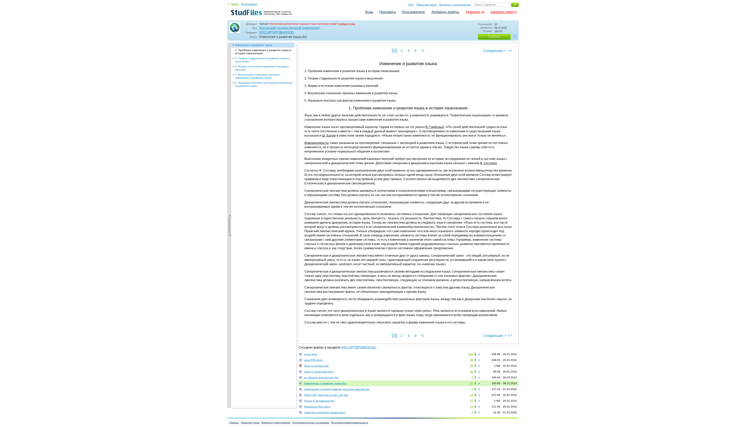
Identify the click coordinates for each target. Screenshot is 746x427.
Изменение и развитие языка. (254, 45)
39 (471, 360)
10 (471, 406)
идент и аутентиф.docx (319, 371)
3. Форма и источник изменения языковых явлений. (262, 68)
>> (510, 51)
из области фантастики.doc (321, 377)
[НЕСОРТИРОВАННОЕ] (276, 32)
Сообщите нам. (346, 24)
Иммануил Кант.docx (317, 406)
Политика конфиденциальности (349, 422)
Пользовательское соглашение (310, 422)
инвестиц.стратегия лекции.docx (324, 412)
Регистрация (249, 4)
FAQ (411, 4)
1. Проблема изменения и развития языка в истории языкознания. (263, 52)
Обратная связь (426, 4)
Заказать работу (503, 12)
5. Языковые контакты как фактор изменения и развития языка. (263, 84)
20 (471, 383)
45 (471, 371)
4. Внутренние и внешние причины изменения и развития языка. (257, 76)
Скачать (494, 36)
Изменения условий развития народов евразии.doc (337, 389)
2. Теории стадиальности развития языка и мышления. (262, 60)
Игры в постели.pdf (316, 365)
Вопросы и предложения (455, 4)
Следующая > (494, 51)
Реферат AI (475, 12)
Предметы (387, 12)
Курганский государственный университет (289, 28)
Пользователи (413, 12)
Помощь (234, 422)
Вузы (369, 12)
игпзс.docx (310, 354)
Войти (235, 4)
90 (471, 365)
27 (471, 400)
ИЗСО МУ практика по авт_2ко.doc (326, 394)
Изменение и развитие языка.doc (325, 383)
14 (471, 394)
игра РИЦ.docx (313, 360)
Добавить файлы (445, 12)
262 (470, 354)
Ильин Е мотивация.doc (319, 400)
